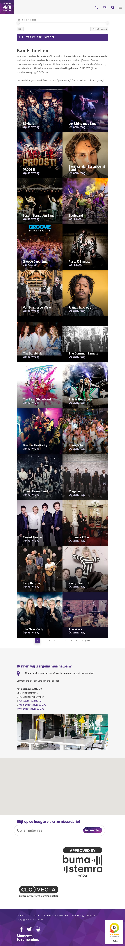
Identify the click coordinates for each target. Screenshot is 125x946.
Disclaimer (34, 915)
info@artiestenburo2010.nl (32, 704)
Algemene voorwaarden (55, 915)
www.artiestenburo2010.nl (30, 708)
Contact (21, 915)
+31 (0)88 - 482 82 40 (30, 700)
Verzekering (77, 915)
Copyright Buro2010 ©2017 (31, 919)
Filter (20, 29)
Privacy (91, 915)
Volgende (86, 640)
